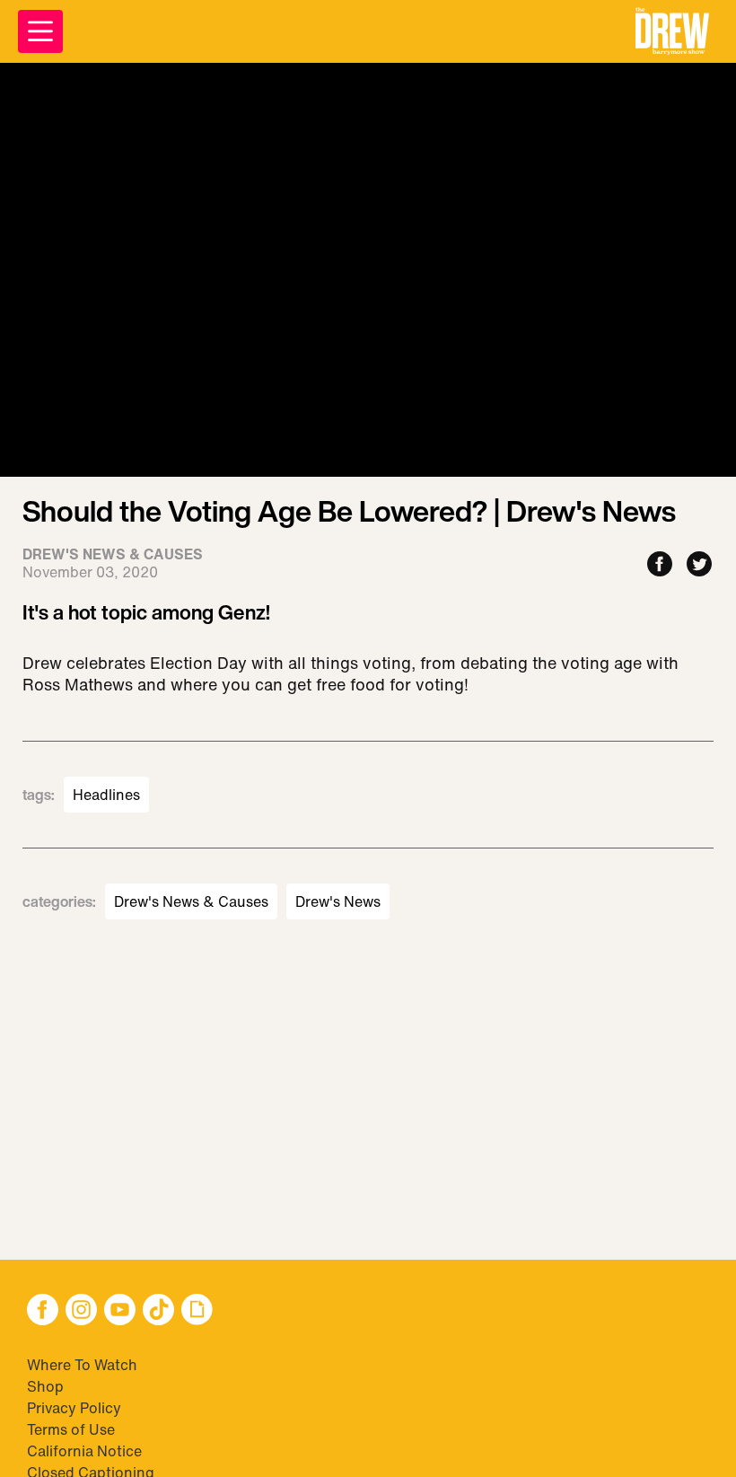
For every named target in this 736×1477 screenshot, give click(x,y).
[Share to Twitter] (699, 565)
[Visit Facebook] (42, 1311)
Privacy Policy (74, 1408)
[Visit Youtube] (120, 1311)
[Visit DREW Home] (672, 31)
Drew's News (338, 901)
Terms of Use (71, 1429)
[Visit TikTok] (158, 1311)
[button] (672, 31)
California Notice (84, 1451)
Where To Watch (82, 1365)
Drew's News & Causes (191, 901)
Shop (45, 1386)
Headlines (106, 795)
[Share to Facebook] (659, 565)
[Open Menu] (40, 31)
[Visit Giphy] (197, 1311)
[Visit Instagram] (81, 1311)
